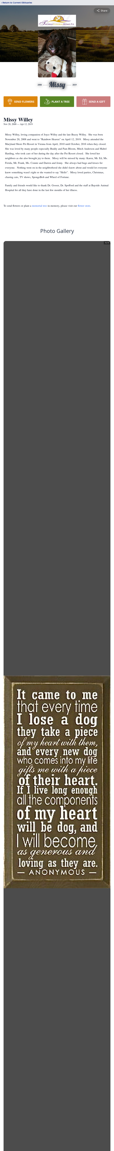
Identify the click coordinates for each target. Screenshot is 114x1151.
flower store (84, 205)
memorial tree (39, 205)
